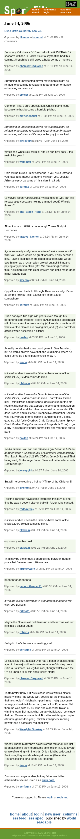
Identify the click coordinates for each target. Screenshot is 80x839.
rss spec (36, 818)
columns (65, 9)
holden (24, 337)
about (35, 12)
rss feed (19, 818)
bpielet (24, 94)
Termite (24, 186)
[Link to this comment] (5, 66)
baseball (37, 37)
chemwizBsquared (31, 66)
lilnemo (24, 37)
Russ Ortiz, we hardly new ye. (23, 31)
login (47, 12)
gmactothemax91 (31, 586)
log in (50, 797)
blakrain (25, 383)
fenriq (23, 362)
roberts (24, 632)
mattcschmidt (28, 116)
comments (50, 9)
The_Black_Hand (30, 211)
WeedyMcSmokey (31, 729)
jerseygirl (26, 140)
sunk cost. (48, 780)
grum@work (27, 568)
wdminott (25, 161)
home (35, 9)
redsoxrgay (27, 509)
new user (65, 12)
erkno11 (25, 611)
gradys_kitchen (29, 236)
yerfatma (25, 649)
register (62, 797)
